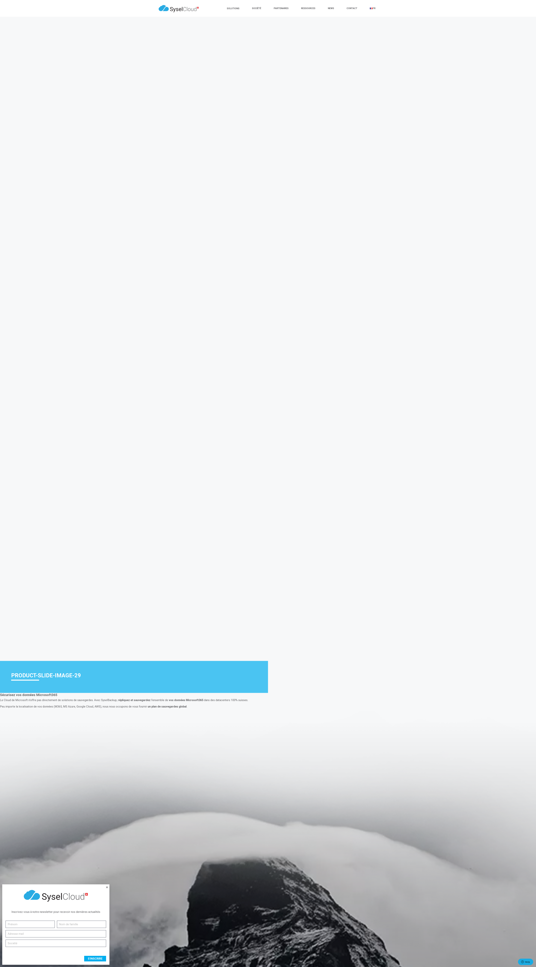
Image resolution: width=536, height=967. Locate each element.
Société (256, 8)
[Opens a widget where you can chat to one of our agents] (525, 962)
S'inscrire (95, 958)
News (331, 8)
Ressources (308, 8)
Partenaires (281, 8)
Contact (352, 8)
